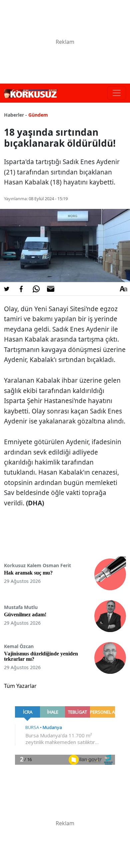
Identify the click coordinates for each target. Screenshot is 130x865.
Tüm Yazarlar (20, 686)
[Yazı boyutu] (123, 288)
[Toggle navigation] (116, 93)
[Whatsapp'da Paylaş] (36, 288)
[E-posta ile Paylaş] (50, 288)
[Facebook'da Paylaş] (21, 288)
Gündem (38, 115)
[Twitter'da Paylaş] (6, 288)
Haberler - (15, 115)
